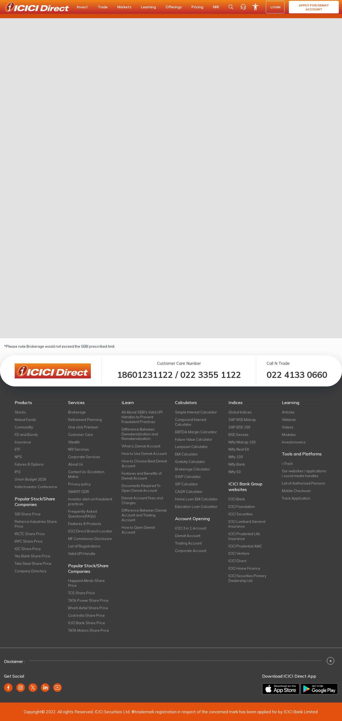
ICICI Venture (238, 553)
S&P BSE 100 (239, 427)
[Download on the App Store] (281, 689)
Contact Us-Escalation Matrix (86, 474)
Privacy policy (79, 484)
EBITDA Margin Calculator (196, 432)
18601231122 (145, 374)
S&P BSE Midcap (242, 419)
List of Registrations (84, 546)
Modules (289, 434)
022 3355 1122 (210, 374)
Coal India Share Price (86, 615)
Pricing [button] (197, 7)
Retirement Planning (85, 419)
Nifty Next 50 (238, 449)
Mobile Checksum (296, 491)
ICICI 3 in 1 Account (190, 528)
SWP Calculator (188, 476)
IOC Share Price (28, 549)
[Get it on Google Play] (319, 689)
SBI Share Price (28, 514)
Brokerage (77, 412)
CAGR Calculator (189, 491)
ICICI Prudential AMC (245, 546)
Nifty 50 (234, 472)
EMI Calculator (186, 454)
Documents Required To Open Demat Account (141, 488)
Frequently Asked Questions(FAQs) (82, 513)
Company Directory (30, 571)
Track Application (296, 498)
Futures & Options (29, 464)
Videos (287, 427)
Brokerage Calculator (192, 469)
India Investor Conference (36, 487)
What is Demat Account (141, 446)
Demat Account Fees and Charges (142, 500)
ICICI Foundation (241, 506)
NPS (18, 457)
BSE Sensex (238, 434)
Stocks (20, 412)
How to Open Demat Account (138, 529)
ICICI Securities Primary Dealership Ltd (247, 578)
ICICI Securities (240, 514)
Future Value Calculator (193, 439)
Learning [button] (148, 7)
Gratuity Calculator (190, 461)
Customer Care (80, 434)
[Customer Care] (243, 7)
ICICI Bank (236, 499)
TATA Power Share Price (88, 600)
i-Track (287, 463)
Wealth (74, 442)
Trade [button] (103, 7)
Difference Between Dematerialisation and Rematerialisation (140, 434)
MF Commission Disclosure (90, 538)
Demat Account (187, 536)
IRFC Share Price (28, 541)
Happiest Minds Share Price (86, 583)
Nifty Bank (236, 464)
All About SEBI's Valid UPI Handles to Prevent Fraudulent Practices (142, 417)
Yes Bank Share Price (32, 556)
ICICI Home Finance (244, 568)
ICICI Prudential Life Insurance (244, 536)
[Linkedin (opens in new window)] (45, 687)
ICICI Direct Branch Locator (90, 531)
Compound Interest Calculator (190, 422)
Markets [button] (124, 7)
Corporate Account (190, 551)
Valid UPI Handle (81, 553)
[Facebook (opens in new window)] (8, 687)
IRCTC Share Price (30, 534)
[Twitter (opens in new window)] (33, 687)
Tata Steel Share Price (33, 563)
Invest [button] (82, 7)
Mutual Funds (25, 419)
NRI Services (78, 449)
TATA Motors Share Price (88, 630)
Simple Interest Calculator (196, 412)
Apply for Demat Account (314, 7)
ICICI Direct (237, 561)
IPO (18, 472)
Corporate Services (84, 457)
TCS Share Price (81, 593)
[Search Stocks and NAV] (231, 7)
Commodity (24, 427)
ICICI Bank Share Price (86, 623)
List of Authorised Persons (303, 483)
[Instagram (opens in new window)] (20, 687)
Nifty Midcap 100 (242, 442)
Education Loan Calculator (196, 506)
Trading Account (188, 543)
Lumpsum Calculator (191, 446)
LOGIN (275, 7)
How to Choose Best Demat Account (144, 463)
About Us (75, 464)
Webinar (289, 419)
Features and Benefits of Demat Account (142, 475)
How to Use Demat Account (144, 453)
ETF (17, 449)
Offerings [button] (174, 7)
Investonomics (294, 442)
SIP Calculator (186, 484)
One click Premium (83, 427)
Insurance (23, 442)
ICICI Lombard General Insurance (246, 523)
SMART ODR (78, 491)
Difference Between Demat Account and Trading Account (144, 515)
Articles (288, 412)
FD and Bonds (26, 434)
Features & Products (84, 523)
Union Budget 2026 (30, 479)
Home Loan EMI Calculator (196, 499)
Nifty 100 (235, 457)
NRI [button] (216, 7)
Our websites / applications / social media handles (304, 473)
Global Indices (240, 412)
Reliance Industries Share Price (36, 523)
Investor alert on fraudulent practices (90, 501)
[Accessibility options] (255, 7)
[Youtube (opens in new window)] (57, 687)
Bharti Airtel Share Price (88, 608)
